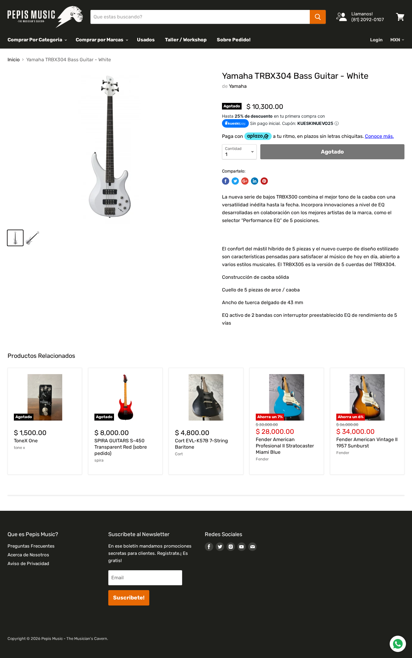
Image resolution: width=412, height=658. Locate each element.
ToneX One (26, 440)
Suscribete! (128, 597)
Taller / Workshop (186, 40)
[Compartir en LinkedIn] (254, 181)
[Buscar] (318, 17)
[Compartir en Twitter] (235, 181)
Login (376, 40)
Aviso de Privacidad (28, 563)
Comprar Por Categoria (35, 40)
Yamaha (238, 86)
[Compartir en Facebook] (225, 181)
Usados (146, 40)
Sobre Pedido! (234, 40)
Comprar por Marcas (100, 40)
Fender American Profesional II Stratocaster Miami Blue (285, 446)
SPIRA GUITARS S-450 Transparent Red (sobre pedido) (120, 447)
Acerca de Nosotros (28, 555)
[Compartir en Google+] (245, 181)
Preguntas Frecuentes (31, 546)
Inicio (14, 59)
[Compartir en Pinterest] (264, 181)
